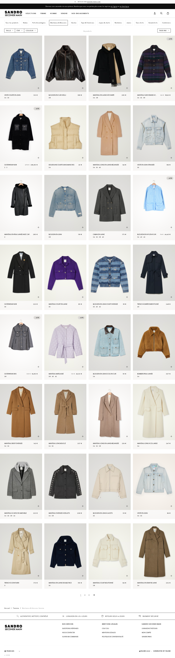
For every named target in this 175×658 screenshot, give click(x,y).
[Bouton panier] (168, 13)
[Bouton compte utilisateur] (155, 13)
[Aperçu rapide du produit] (38, 88)
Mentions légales (109, 632)
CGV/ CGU (105, 628)
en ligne (114, 6)
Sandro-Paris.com (93, 1)
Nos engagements (80, 13)
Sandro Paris (146, 636)
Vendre (64, 13)
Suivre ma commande (70, 636)
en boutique (124, 6)
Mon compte (146, 632)
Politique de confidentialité (112, 636)
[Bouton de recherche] (161, 13)
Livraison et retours (149, 628)
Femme (43, 13)
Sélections (31, 13)
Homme (53, 13)
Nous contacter (68, 632)
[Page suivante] (94, 595)
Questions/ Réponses (70, 628)
